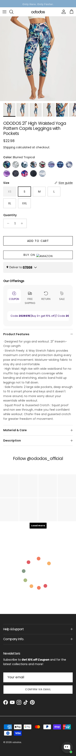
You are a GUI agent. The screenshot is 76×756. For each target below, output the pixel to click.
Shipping (9, 147)
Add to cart (38, 241)
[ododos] (38, 12)
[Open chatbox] (67, 747)
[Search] (13, 11)
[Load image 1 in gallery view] (38, 58)
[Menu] (4, 11)
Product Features (16, 334)
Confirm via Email (38, 689)
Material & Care (15, 430)
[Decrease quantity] (7, 223)
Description (12, 440)
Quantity (10, 215)
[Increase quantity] (23, 223)
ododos (16, 742)
